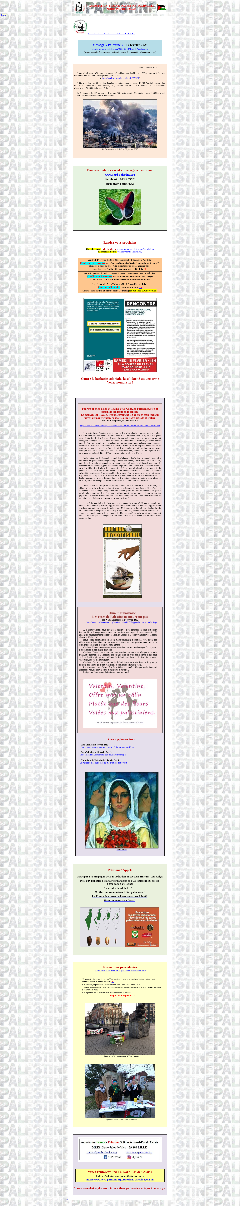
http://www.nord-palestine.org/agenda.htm (135, 249)
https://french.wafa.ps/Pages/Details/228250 (120, 78)
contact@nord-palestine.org (129, 252)
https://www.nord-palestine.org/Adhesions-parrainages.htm (120, 1179)
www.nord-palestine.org (120, 174)
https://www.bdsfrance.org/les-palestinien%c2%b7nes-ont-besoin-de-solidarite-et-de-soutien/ (120, 425)
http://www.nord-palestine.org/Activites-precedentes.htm (120, 970)
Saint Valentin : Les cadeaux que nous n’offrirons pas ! (104, 755)
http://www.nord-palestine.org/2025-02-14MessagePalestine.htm (120, 49)
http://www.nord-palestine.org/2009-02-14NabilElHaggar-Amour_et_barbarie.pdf (122, 622)
